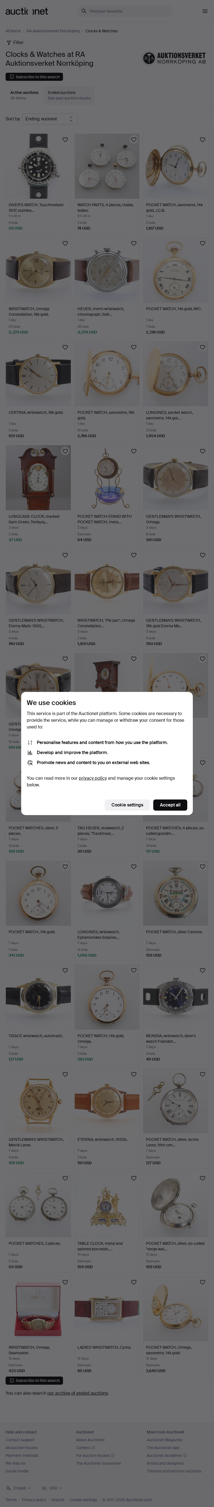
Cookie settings (127, 805)
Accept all (170, 805)
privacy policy (93, 778)
